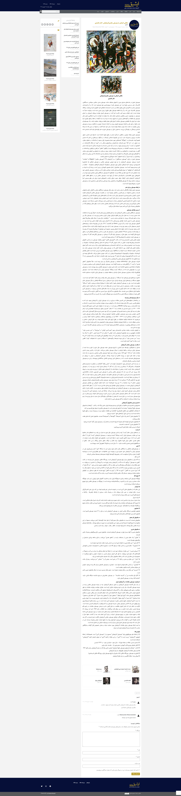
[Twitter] (41, 786)
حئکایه (126, 11)
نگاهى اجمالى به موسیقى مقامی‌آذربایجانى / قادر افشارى (111, 23)
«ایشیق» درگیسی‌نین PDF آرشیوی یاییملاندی (72, 57)
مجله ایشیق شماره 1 (50, 128)
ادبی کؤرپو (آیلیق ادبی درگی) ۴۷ (72, 47)
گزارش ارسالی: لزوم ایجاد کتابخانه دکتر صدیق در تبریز (71, 30)
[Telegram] (50, 786)
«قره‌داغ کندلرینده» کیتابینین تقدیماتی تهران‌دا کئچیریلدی (71, 36)
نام (138, 750)
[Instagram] (46, 786)
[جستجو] (41, 11)
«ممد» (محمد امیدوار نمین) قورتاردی (122, 669)
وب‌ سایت (137, 763)
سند (98, 11)
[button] (137, 693)
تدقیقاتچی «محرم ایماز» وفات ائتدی (72, 52)
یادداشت (112, 11)
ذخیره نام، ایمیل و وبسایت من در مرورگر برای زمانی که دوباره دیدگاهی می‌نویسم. (117, 770)
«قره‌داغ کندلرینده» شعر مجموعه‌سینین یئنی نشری (71, 42)
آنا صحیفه (139, 11)
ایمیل (138, 756)
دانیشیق (107, 11)
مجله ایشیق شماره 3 (50, 79)
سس (117, 11)
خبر (130, 11)
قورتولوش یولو (98, 680)
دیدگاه (137, 730)
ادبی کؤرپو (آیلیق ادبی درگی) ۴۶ (72, 63)
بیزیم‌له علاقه (52, 4)
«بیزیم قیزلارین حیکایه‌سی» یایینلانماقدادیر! (73, 68)
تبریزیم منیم (76, 73)
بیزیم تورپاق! (99, 669)
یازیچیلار (58, 4)
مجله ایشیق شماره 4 (50, 54)
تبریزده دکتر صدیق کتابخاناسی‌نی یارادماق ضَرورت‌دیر (71, 24)
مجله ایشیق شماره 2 (50, 103)
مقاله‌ (122, 11)
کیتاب (102, 11)
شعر (134, 11)
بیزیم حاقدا (45, 4)
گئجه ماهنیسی (127, 680)
